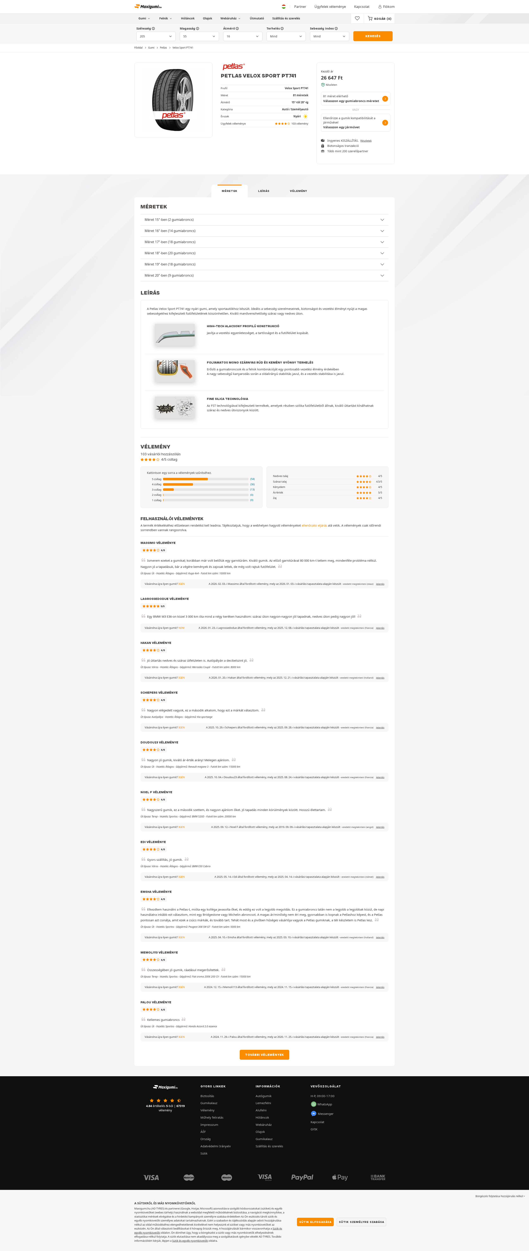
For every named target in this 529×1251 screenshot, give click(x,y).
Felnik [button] (164, 18)
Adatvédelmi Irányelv (215, 1146)
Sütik (203, 1153)
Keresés (373, 36)
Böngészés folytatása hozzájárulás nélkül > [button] (500, 1196)
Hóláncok (188, 18)
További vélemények (264, 1055)
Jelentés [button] (380, 584)
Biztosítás (207, 1096)
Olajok (207, 18)
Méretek (229, 191)
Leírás (263, 191)
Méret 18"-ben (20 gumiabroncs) (170, 253)
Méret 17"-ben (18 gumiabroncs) (170, 242)
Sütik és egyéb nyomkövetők (190, 1241)
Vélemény (298, 191)
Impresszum (209, 1125)
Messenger (326, 1114)
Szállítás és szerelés (286, 18)
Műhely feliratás (211, 1117)
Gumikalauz (208, 1103)
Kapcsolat (361, 6)
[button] (201, 479)
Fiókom (389, 6)
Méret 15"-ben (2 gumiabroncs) (169, 219)
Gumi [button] (142, 18)
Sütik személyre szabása (361, 1222)
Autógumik (264, 1096)
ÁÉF (203, 1132)
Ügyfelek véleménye (330, 6)
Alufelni (261, 1110)
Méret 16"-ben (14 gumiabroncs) (170, 230)
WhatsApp (324, 1104)
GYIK (314, 1129)
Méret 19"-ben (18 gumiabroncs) (170, 264)
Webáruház (228, 18)
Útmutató (257, 18)
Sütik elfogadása (315, 1222)
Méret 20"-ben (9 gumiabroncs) (169, 275)
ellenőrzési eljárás (314, 525)
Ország (205, 1139)
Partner (300, 6)
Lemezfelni (263, 1103)
